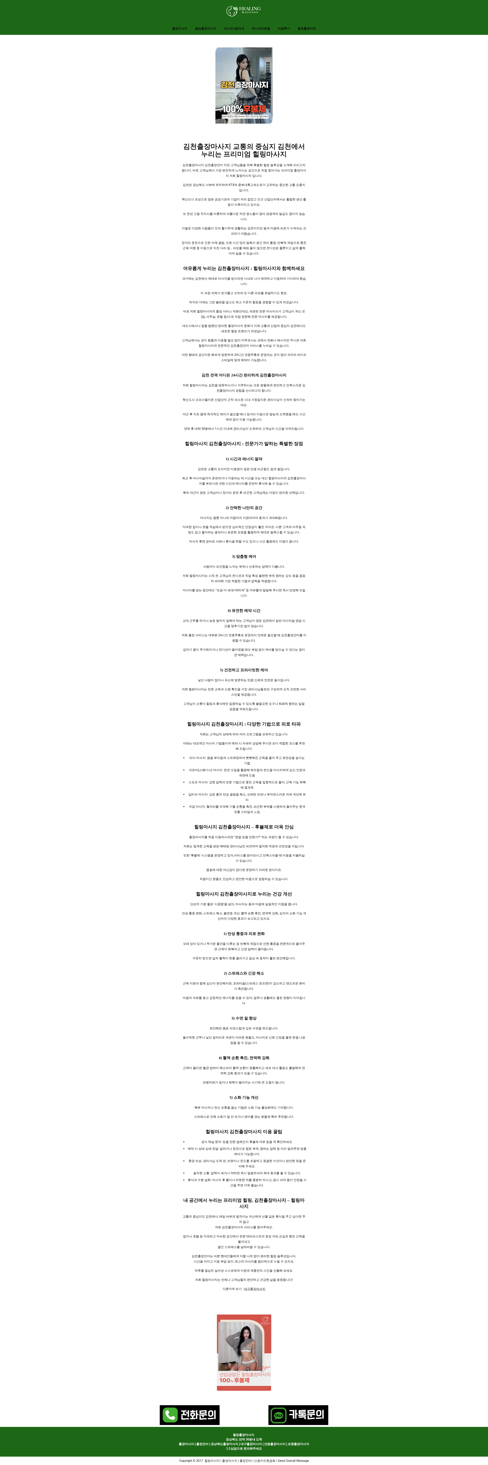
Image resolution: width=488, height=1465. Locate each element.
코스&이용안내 (234, 28)
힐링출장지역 (307, 28)
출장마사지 (186, 1444)
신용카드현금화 (264, 1461)
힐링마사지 (179, 28)
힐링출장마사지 (205, 28)
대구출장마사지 (254, 1289)
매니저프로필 (261, 28)
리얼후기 (284, 28)
